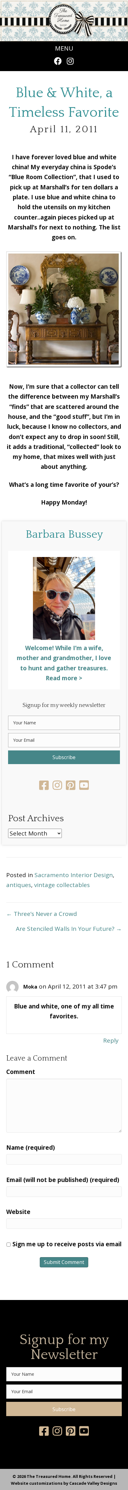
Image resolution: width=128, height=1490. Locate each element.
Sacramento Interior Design (73, 875)
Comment (20, 1072)
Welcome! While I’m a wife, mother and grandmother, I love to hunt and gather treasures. (64, 658)
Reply (111, 1040)
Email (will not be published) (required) (62, 1180)
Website (18, 1212)
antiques (18, 885)
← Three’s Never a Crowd (41, 914)
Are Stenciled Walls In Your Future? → (69, 929)
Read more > (64, 678)
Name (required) (30, 1148)
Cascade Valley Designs (93, 1483)
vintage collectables (62, 885)
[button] (58, 61)
